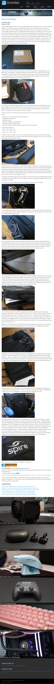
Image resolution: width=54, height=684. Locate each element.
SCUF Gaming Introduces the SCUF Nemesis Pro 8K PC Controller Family (18, 491)
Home (21, 6)
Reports (35, 6)
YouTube (4, 665)
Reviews (28, 6)
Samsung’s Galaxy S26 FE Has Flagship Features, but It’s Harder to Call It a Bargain (20, 489)
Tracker (49, 6)
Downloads (35, 671)
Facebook (9, 665)
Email (24, 665)
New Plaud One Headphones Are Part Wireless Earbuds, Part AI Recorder (18, 486)
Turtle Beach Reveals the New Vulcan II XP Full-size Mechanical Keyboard (18, 493)
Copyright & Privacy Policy (25, 671)
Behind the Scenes (6, 671)
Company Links (14, 671)
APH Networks (13, 2)
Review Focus (21, 468)
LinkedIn (16, 665)
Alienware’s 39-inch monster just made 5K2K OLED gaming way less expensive (20, 488)
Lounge (42, 6)
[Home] (4, 2)
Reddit (20, 665)
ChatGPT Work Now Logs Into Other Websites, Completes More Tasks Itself (19, 494)
